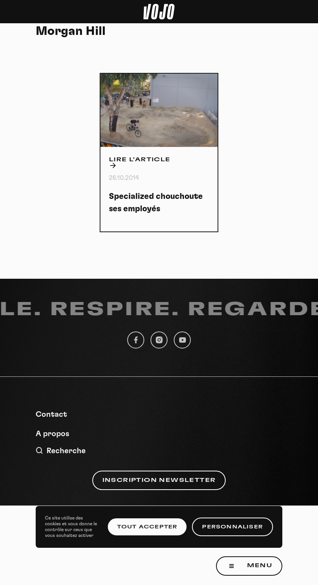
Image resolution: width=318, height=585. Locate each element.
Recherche (66, 451)
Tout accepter (147, 527)
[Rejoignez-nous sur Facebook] (135, 340)
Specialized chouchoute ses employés (156, 202)
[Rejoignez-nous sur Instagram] (159, 340)
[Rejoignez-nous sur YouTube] (182, 340)
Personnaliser (232, 527)
